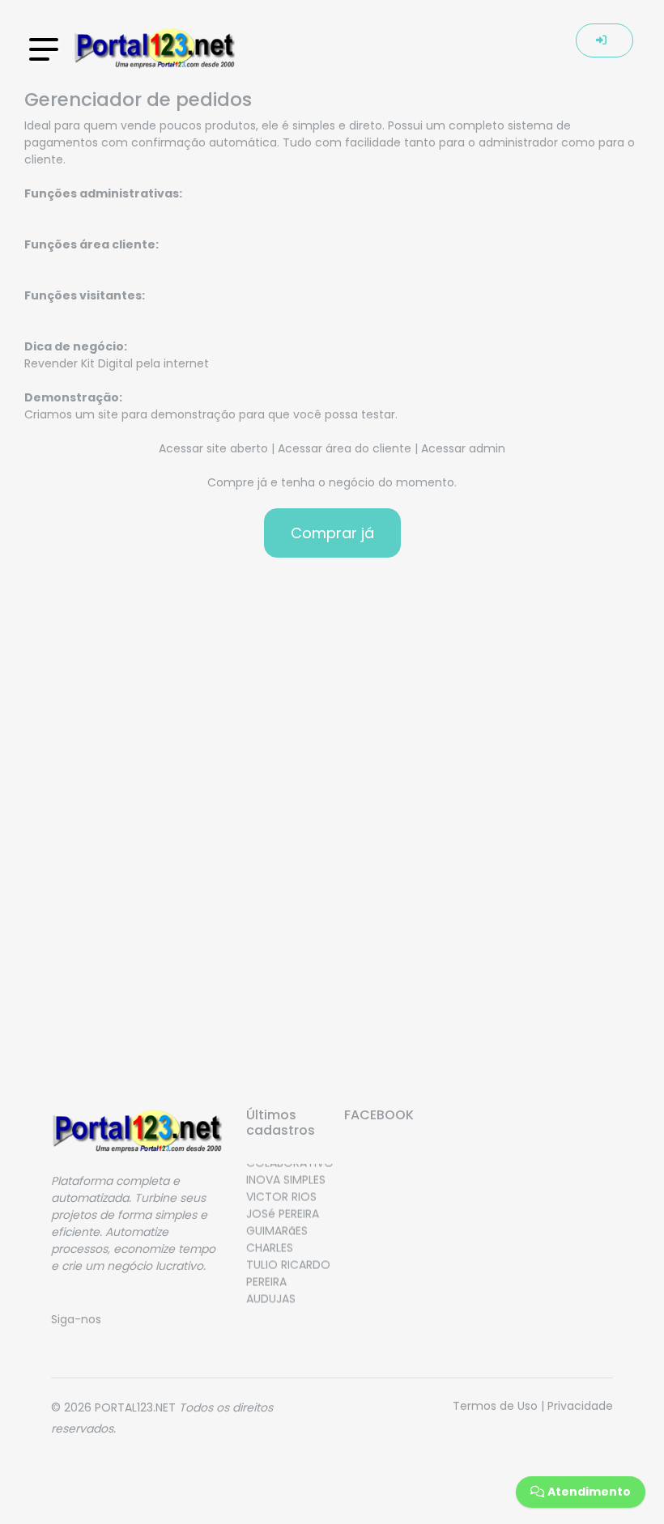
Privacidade (580, 1406)
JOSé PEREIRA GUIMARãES (282, 1216)
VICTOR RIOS (281, 1191)
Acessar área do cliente (344, 448)
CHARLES (269, 1242)
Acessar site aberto (213, 448)
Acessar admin (463, 448)
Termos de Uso (495, 1406)
